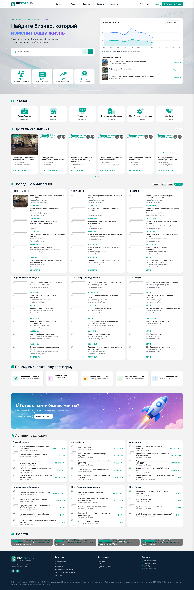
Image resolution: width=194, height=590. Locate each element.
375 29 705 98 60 (150, 561)
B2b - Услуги (59, 575)
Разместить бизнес (173, 4)
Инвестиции (59, 567)
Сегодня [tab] (155, 184)
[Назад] (176, 129)
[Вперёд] (181, 129)
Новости (100, 4)
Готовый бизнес (60, 561)
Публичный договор (105, 567)
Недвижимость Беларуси (64, 569)
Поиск (73, 4)
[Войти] (148, 4)
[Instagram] (18, 571)
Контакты (114, 4)
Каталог (59, 4)
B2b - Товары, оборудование (65, 572)
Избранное (102, 564)
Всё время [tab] (178, 184)
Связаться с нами (24, 416)
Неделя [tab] (163, 184)
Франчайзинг (59, 564)
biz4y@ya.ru (148, 566)
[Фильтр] (85, 51)
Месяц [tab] (170, 184)
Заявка (156, 4)
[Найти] (90, 51)
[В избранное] (34, 137)
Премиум (86, 4)
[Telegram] (13, 571)
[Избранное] (141, 4)
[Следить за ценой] (30, 137)
